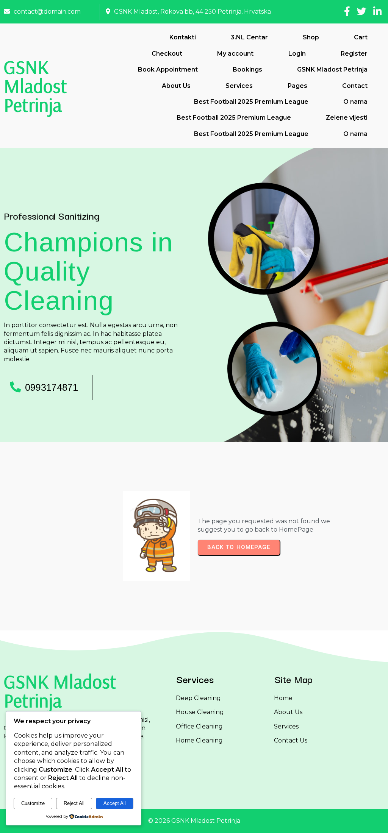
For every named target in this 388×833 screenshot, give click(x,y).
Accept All (114, 803)
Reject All (74, 803)
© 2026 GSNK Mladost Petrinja (194, 820)
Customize (33, 803)
